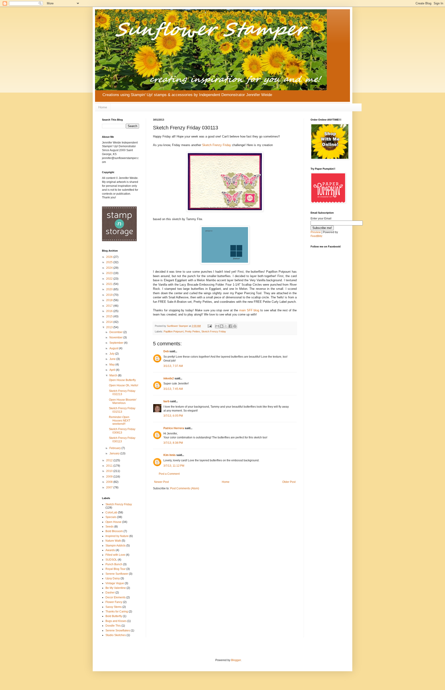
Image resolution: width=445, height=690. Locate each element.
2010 (109, 471)
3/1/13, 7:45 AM (173, 388)
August (114, 348)
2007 (109, 487)
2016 (109, 311)
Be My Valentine (115, 588)
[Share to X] (226, 326)
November (116, 337)
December (116, 332)
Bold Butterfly (113, 616)
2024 (109, 267)
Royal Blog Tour (115, 569)
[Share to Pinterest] (234, 326)
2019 (109, 295)
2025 (109, 262)
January (114, 453)
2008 (109, 482)
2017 (109, 305)
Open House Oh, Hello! (123, 385)
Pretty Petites (192, 331)
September (116, 342)
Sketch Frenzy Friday (217, 145)
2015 (109, 316)
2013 (109, 327)
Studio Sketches (115, 635)
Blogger (236, 660)
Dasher (110, 592)
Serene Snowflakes (117, 630)
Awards (110, 550)
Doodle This (113, 625)
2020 (109, 289)
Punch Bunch (113, 564)
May (112, 364)
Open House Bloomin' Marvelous (123, 401)
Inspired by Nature (117, 536)
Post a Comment (169, 473)
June (112, 359)
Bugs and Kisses (116, 621)
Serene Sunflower (116, 573)
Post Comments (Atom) (184, 488)
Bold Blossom (114, 531)
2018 (109, 300)
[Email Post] (210, 326)
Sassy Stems (113, 607)
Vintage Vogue (114, 583)
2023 (109, 273)
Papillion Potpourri (174, 331)
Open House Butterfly (122, 380)
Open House (113, 522)
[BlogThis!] (221, 326)
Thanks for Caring (116, 611)
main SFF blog (249, 310)
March (113, 375)
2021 (109, 284)
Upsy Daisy (112, 578)
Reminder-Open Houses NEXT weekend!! (119, 420)
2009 (109, 476)
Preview (316, 232)
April (112, 370)
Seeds (109, 526)
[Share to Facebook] (230, 326)
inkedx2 (168, 378)
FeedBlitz (316, 236)
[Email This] (217, 326)
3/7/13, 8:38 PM (173, 442)
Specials (110, 517)
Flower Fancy (113, 602)
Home (102, 107)
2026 (109, 257)
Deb (166, 351)
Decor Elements (115, 597)
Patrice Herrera (173, 428)
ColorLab (111, 512)
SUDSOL (111, 559)
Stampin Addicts (115, 545)
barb (166, 401)
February (115, 448)
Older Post (289, 482)
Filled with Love (115, 554)
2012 (109, 460)
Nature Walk (113, 540)
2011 (109, 465)
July (112, 353)
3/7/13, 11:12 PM (173, 465)
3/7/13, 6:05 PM (173, 415)
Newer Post (161, 482)
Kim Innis (169, 455)
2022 (109, 278)
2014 (109, 322)
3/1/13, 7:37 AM (173, 366)
